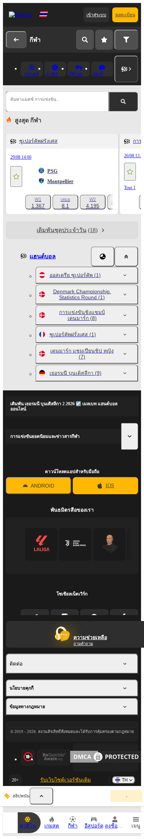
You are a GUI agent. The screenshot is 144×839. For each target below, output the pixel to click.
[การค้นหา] (85, 40)
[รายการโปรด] (104, 40)
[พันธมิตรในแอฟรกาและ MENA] (75, 544)
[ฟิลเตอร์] (126, 40)
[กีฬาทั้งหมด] (126, 69)
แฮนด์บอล (43, 256)
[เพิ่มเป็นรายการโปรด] (16, 176)
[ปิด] (126, 257)
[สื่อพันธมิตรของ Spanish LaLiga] (41, 544)
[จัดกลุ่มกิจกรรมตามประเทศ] (102, 257)
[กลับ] (16, 39)
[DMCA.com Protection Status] (105, 757)
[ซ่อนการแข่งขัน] (41, 796)
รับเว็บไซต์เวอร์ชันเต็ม (65, 780)
